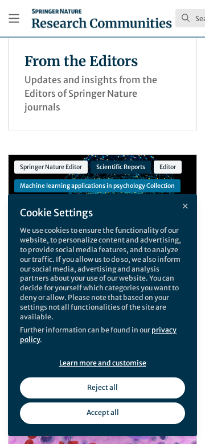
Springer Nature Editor (51, 167)
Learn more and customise (102, 363)
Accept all (103, 412)
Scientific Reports (120, 167)
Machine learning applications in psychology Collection (97, 186)
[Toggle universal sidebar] (14, 18)
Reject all (102, 387)
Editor (167, 167)
